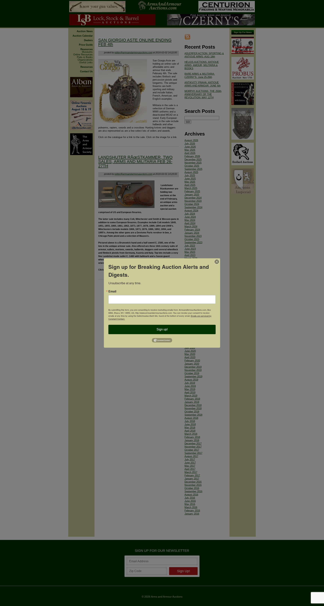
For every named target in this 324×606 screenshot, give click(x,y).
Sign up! (162, 329)
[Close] (216, 261)
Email (112, 291)
